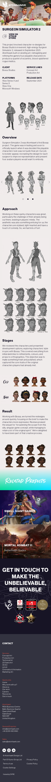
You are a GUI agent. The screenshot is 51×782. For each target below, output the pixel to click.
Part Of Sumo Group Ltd (12, 760)
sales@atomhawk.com (11, 742)
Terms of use (8, 764)
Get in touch (7, 696)
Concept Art (7, 656)
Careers (5, 692)
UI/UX (4, 667)
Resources (6, 694)
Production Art (8, 658)
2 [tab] (28, 199)
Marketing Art (7, 672)
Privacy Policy (32, 760)
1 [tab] (23, 199)
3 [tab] (32, 199)
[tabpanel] (25, 115)
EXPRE (12, 774)
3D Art (4, 665)
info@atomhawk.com (10, 729)
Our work (6, 689)
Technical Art (7, 660)
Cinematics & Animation (11, 669)
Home (4, 682)
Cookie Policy (32, 764)
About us (5, 687)
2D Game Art (7, 663)
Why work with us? (9, 685)
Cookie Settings (9, 768)
